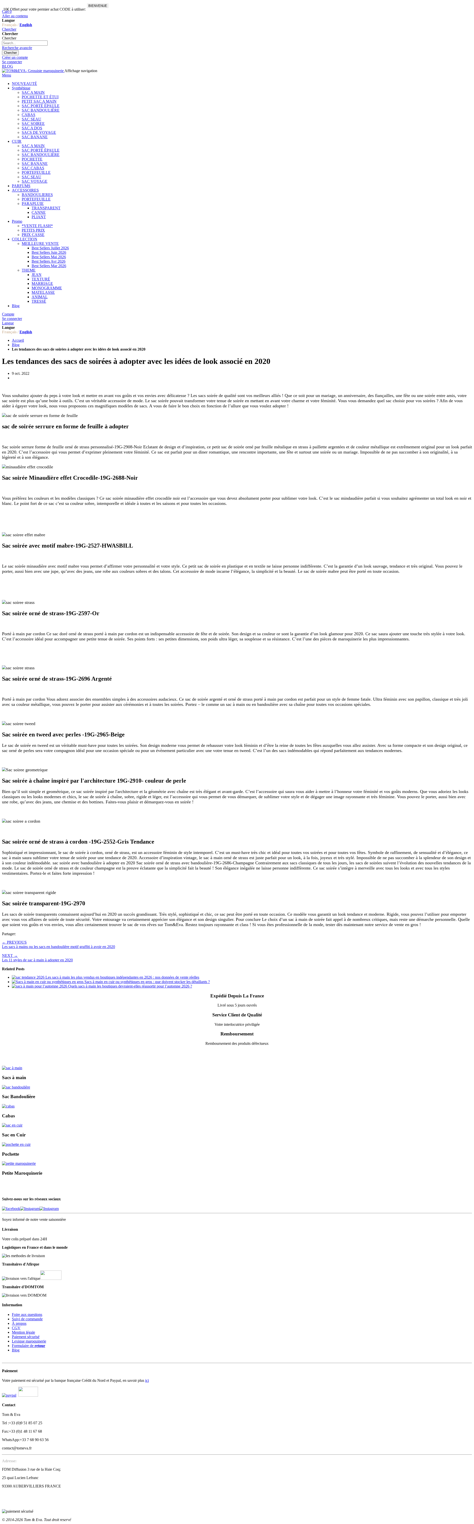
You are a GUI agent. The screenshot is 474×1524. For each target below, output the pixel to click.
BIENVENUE (97, 6)
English (26, 25)
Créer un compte (15, 57)
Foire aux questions (27, 1314)
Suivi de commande (27, 1319)
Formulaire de (28, 1346)
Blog (16, 345)
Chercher (9, 29)
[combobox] (25, 43)
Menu (6, 75)
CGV (16, 1328)
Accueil (18, 340)
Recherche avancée (17, 48)
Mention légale (23, 1332)
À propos (19, 1323)
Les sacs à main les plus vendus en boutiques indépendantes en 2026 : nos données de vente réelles (122, 977)
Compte (8, 314)
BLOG (7, 66)
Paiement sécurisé (26, 1337)
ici (147, 1380)
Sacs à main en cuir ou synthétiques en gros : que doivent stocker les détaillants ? (147, 982)
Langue (8, 323)
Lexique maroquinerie (29, 1341)
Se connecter (12, 62)
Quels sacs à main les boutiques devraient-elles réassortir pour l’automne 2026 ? (130, 986)
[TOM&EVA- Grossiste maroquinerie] (33, 71)
